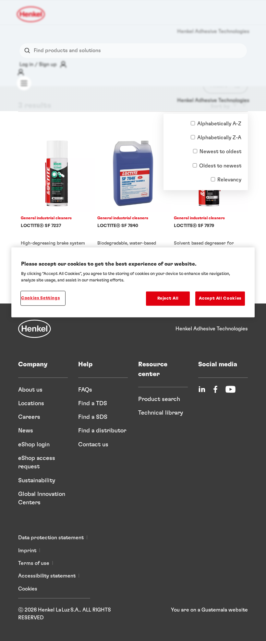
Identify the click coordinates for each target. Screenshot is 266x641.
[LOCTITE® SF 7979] (209, 201)
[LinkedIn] (201, 389)
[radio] (193, 123)
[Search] (29, 50)
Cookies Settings (40, 298)
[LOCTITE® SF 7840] (133, 201)
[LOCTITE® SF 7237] (56, 201)
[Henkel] (34, 329)
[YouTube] (230, 389)
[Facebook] (215, 389)
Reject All (168, 298)
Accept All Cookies (220, 298)
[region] (133, 282)
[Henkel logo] (31, 14)
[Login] (21, 72)
